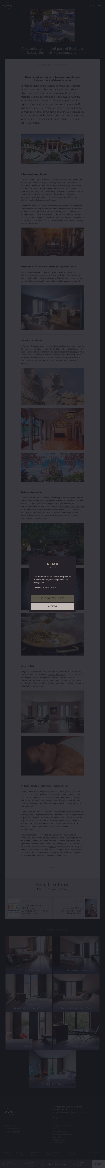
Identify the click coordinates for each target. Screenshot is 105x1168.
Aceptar (52, 606)
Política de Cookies (48, 588)
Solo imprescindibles (52, 598)
